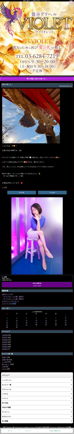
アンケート (6, 412)
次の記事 (52, 192)
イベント (5, 398)
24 (17, 325)
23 (7, 325)
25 (26, 325)
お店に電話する (55, 431)
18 (26, 322)
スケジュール (6, 389)
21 (56, 322)
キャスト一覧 (6, 385)
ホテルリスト (6, 416)
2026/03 (5, 347)
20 (46, 322)
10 (17, 320)
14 (56, 320)
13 (46, 320)
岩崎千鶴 (5, 359)
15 (65, 320)
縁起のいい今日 (7, 294)
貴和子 (4, 357)
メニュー (28, 431)
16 (7, 322)
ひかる (4, 369)
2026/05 (5, 342)
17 (17, 322)
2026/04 (5, 344)
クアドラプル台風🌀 (9, 303)
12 (36, 320)
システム (5, 394)
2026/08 (5, 335)
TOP (4, 427)
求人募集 (5, 421)
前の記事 (21, 192)
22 (65, 322)
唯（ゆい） (6, 364)
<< (33, 312)
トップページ (6, 380)
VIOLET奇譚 (6, 407)
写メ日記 (5, 403)
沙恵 (3, 366)
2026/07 (5, 337)
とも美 (4, 362)
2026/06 (5, 340)
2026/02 (5, 349)
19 (36, 322)
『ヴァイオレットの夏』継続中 (13, 296)
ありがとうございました (10, 301)
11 (26, 320)
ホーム (10, 431)
